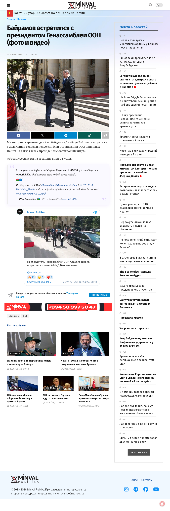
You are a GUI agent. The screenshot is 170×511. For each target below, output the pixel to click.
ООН (25, 316)
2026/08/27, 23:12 (90, 406)
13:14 (123, 36)
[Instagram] (126, 489)
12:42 (123, 93)
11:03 (123, 281)
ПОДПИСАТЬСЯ (99, 295)
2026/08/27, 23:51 (18, 406)
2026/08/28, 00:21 (72, 368)
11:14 (123, 267)
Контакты (146, 480)
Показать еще (139, 452)
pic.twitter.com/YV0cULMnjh (31, 193)
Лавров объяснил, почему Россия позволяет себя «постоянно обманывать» (136, 409)
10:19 (123, 369)
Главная (11, 19)
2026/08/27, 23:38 (54, 402)
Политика (21, 19)
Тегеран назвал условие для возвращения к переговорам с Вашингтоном (138, 190)
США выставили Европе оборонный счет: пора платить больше (19, 398)
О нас (134, 480)
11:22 (123, 253)
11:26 (123, 235)
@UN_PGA (86, 185)
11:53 (123, 182)
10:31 (123, 334)
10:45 (123, 323)
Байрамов (14, 316)
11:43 (123, 217)
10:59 (123, 295)
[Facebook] (145, 489)
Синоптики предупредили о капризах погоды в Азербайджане (137, 61)
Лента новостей (134, 27)
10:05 (123, 419)
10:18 (123, 387)
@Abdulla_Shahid (25, 189)
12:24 (123, 132)
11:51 (123, 200)
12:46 (123, 71)
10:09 (124, 401)
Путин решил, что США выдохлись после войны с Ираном (136, 208)
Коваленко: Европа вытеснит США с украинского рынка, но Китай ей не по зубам (139, 378)
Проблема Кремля (131, 317)
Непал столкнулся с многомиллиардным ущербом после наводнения (139, 44)
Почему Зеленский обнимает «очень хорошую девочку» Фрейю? (138, 243)
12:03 (123, 160)
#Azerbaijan (47, 185)
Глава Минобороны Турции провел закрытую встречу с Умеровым (94, 398)
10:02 (123, 433)
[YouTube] (156, 489)
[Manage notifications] (162, 503)
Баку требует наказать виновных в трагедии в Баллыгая (135, 303)
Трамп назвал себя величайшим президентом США (137, 360)
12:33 (123, 111)
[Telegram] (135, 489)
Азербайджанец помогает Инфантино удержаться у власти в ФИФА (137, 342)
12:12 (123, 146)
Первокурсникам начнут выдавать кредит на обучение (135, 225)
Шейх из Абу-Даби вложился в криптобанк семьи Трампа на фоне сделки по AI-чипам (138, 101)
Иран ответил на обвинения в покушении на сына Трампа (55, 13)
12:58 (123, 53)
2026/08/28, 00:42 (19, 368)
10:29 (123, 352)
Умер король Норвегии (134, 328)
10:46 (123, 313)
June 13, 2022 (69, 198)
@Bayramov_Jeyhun (66, 185)
